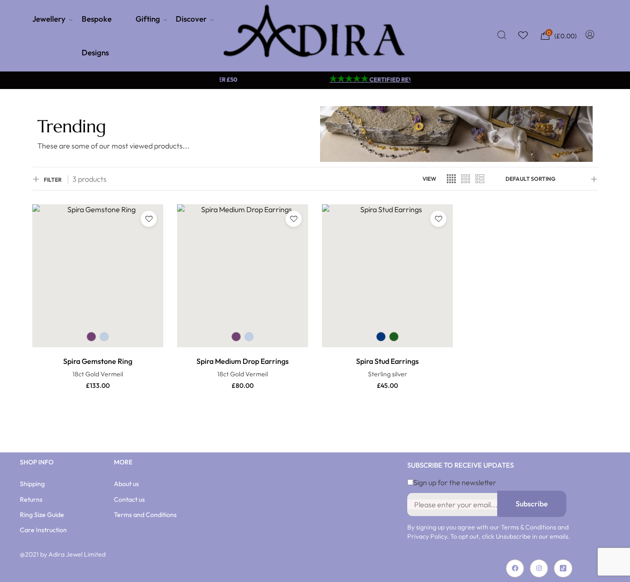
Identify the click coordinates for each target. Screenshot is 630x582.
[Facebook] (515, 568)
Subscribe (532, 503)
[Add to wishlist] (149, 219)
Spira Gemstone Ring (97, 361)
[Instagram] (539, 568)
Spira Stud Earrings (387, 361)
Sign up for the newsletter (454, 482)
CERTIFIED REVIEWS (373, 79)
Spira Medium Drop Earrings (242, 361)
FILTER (53, 179)
